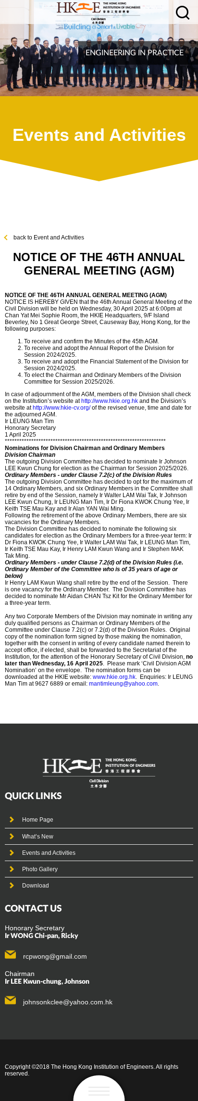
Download (35, 885)
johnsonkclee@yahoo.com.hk (67, 1002)
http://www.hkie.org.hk (109, 401)
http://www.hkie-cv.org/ (61, 407)
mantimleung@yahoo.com (123, 683)
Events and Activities (48, 853)
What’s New (37, 836)
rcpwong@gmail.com (55, 956)
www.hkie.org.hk (114, 677)
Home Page (37, 819)
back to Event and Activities (48, 237)
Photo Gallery (40, 869)
